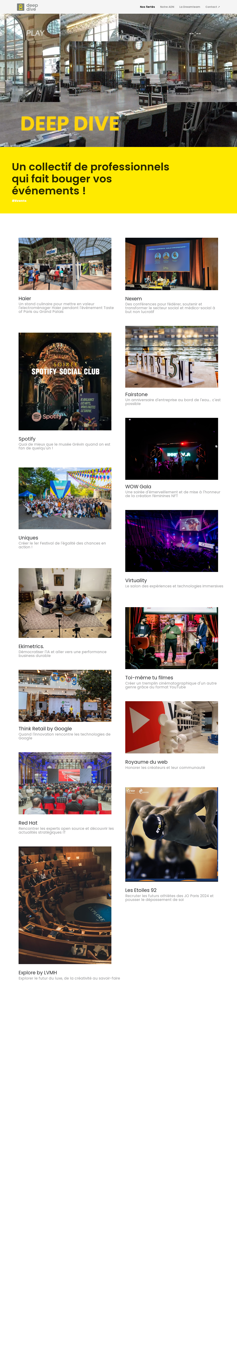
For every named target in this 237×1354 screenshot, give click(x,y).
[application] (118, 80)
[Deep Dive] (27, 7)
